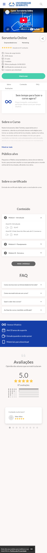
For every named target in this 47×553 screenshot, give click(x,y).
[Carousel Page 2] (13, 427)
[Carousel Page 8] (33, 427)
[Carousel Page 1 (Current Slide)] (10, 427)
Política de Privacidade (18, 551)
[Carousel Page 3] (16, 427)
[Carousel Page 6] (27, 427)
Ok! (31, 549)
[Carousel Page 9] (37, 427)
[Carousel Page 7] (30, 427)
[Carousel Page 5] (23, 427)
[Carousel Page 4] (20, 427)
